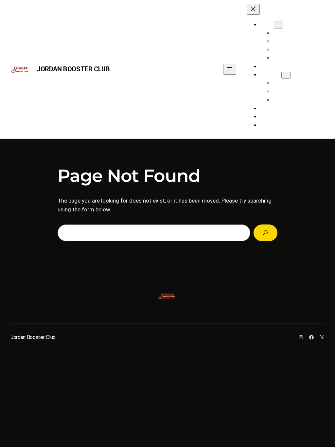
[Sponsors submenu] (286, 75)
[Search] (265, 232)
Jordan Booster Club (73, 69)
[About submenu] (278, 25)
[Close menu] (253, 9)
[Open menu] (229, 69)
